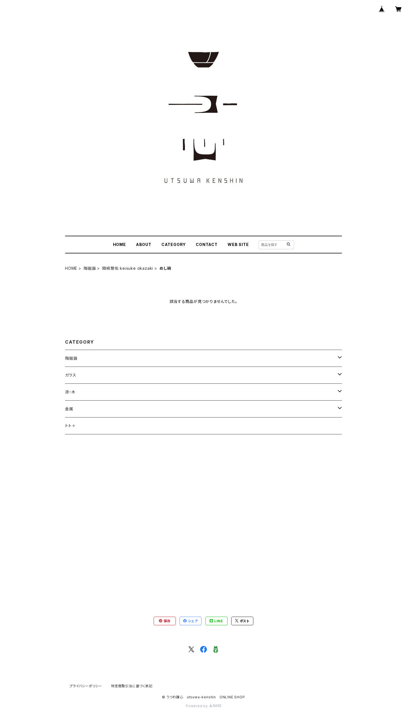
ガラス (70, 375)
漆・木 (70, 392)
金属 (69, 408)
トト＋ (70, 425)
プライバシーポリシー (85, 686)
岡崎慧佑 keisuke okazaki (127, 268)
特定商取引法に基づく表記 (132, 686)
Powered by (197, 706)
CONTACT (207, 244)
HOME (119, 244)
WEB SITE (238, 244)
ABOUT (143, 244)
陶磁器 (90, 268)
